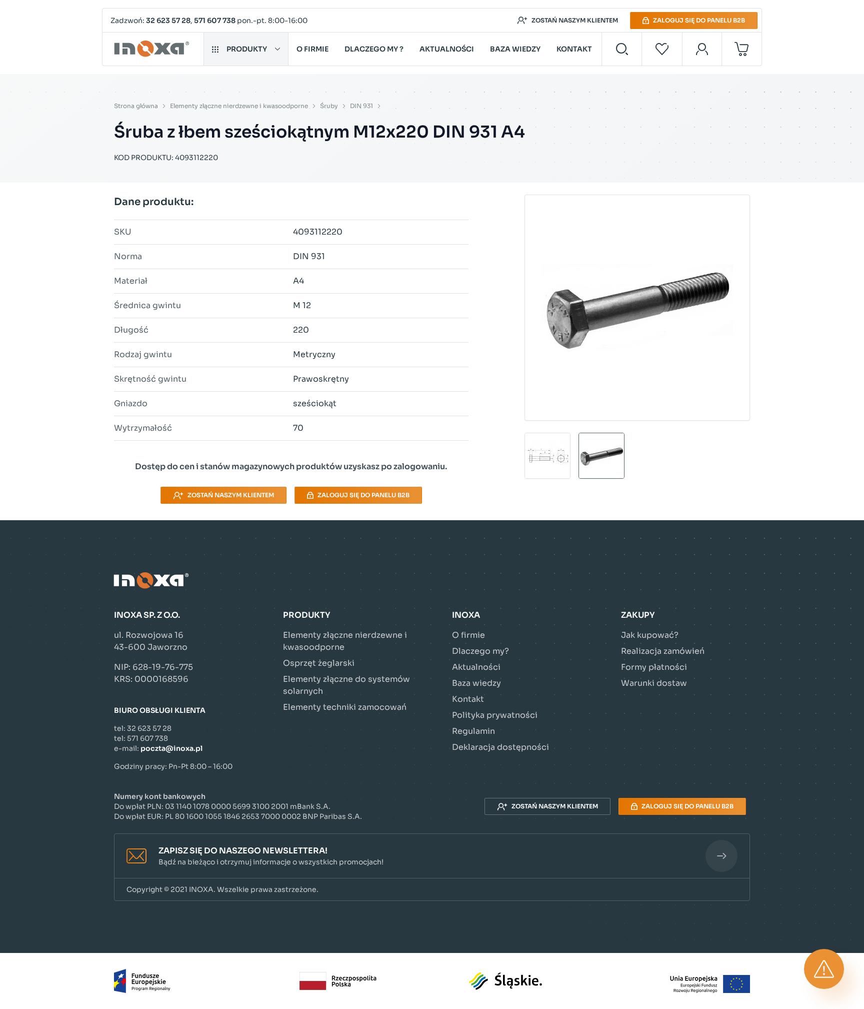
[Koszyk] (742, 49)
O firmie (312, 49)
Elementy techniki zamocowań (344, 707)
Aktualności (447, 49)
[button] (432, 856)
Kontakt (574, 49)
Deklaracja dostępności (500, 747)
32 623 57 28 (168, 20)
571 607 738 (215, 20)
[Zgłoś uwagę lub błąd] (824, 969)
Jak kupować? (649, 635)
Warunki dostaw (654, 683)
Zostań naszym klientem (575, 20)
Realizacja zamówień (662, 651)
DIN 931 (361, 106)
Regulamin (473, 731)
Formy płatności (654, 667)
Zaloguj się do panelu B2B (699, 20)
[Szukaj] (622, 49)
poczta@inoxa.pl (171, 748)
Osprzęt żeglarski (318, 663)
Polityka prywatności (495, 715)
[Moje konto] (702, 49)
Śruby (329, 106)
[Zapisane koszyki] (662, 49)
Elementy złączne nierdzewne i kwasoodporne (239, 106)
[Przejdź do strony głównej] (153, 49)
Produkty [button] (246, 49)
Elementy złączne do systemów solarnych (346, 685)
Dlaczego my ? (374, 49)
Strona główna (136, 106)
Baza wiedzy (515, 49)
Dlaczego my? (480, 651)
